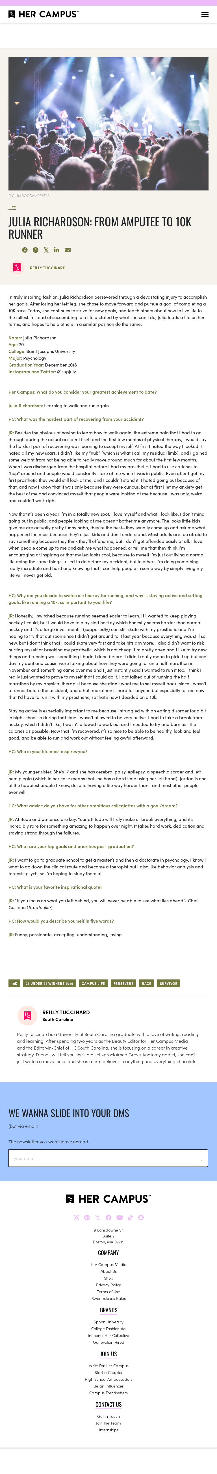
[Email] (68, 250)
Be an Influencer (108, 1386)
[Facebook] (25, 250)
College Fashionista (108, 1328)
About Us (109, 1271)
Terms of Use (108, 1291)
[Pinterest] (35, 250)
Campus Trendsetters (108, 1392)
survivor (169, 983)
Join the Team (108, 1423)
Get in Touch (108, 1416)
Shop (108, 1278)
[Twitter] (46, 250)
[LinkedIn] (57, 250)
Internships (108, 1429)
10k (14, 983)
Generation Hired (108, 1342)
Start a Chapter (109, 1372)
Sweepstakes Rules (109, 1298)
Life (12, 207)
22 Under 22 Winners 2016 (49, 983)
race (146, 983)
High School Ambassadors (109, 1379)
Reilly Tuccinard (48, 267)
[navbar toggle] (205, 14)
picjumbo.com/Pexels (28, 195)
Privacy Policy (108, 1284)
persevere (123, 983)
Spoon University (108, 1322)
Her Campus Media (109, 1264)
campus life (93, 983)
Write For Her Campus (109, 1365)
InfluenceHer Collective (108, 1335)
